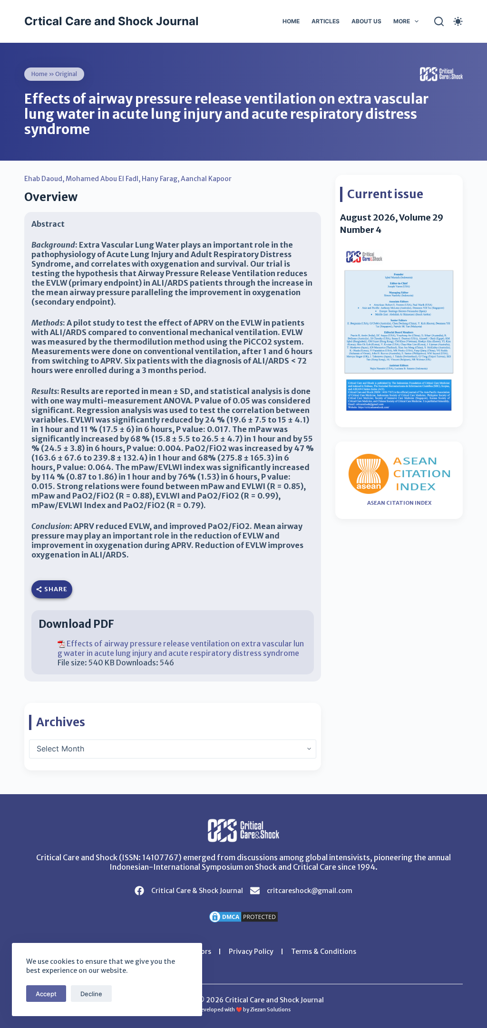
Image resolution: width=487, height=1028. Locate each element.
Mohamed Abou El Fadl (102, 178)
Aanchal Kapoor (206, 178)
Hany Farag (159, 178)
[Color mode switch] (458, 21)
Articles (326, 21)
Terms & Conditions (323, 951)
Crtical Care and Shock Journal (111, 21)
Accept (46, 994)
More (401, 21)
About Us (366, 21)
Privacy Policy (251, 951)
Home (291, 21)
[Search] (439, 21)
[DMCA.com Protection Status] (243, 916)
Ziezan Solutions (270, 1010)
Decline (91, 994)
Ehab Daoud (43, 178)
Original (66, 73)
